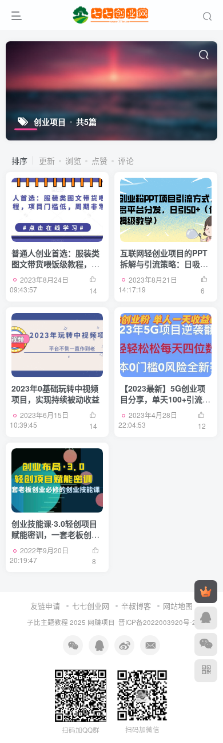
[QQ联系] (205, 618)
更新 (47, 160)
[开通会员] (205, 591)
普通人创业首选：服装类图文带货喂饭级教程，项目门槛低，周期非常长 (55, 264)
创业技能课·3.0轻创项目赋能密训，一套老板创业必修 (55, 535)
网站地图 (178, 605)
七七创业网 (90, 605)
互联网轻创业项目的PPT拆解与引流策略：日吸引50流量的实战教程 (164, 264)
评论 (126, 160)
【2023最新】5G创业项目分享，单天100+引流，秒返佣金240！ (165, 399)
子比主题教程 (47, 622)
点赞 (99, 160)
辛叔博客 (136, 605)
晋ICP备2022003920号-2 (157, 622)
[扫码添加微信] (205, 644)
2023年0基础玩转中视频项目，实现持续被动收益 (55, 393)
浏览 (73, 160)
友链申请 (45, 605)
